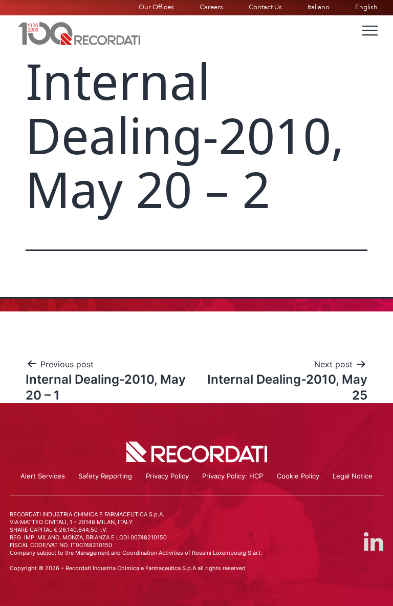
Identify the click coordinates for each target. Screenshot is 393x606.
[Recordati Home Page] (79, 32)
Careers (211, 7)
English (366, 7)
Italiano (319, 7)
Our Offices (156, 7)
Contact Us (265, 7)
